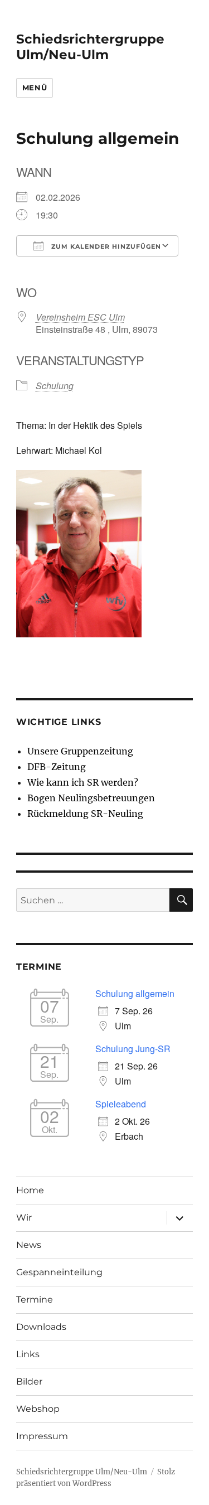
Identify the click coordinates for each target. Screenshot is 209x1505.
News (28, 1245)
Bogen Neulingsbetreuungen (91, 798)
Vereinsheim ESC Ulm (80, 317)
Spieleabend (120, 1103)
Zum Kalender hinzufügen (105, 246)
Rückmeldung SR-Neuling (85, 813)
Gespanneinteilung (59, 1272)
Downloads (41, 1327)
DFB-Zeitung (56, 766)
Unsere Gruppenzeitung (80, 751)
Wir (24, 1217)
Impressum (42, 1436)
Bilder (29, 1381)
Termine (34, 1299)
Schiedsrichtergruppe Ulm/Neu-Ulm (90, 46)
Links (28, 1354)
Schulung (55, 385)
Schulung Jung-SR (133, 1048)
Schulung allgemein (134, 993)
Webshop (38, 1409)
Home (30, 1190)
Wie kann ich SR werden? (82, 782)
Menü (34, 87)
